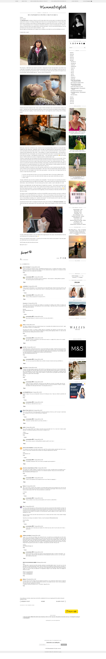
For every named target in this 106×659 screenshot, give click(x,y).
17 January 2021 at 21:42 (38, 526)
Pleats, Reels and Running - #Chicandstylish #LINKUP (76, 81)
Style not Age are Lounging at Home (77, 82)
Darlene (24, 486)
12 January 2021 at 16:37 (37, 410)
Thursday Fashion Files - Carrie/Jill (78, 216)
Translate (80, 277)
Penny (24, 324)
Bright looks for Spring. (77, 204)
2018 (71, 100)
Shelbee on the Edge (27, 535)
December (73, 61)
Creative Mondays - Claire (77, 209)
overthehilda (25, 286)
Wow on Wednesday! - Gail (78, 214)
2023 (71, 57)
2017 (71, 101)
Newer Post (25, 601)
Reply (24, 272)
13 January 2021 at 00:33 (37, 447)
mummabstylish (29, 295)
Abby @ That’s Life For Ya (28, 410)
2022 (71, 58)
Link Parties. (75, 1)
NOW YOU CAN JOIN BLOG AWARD (29, 562)
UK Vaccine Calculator (59, 201)
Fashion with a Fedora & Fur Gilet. (77, 86)
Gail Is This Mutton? (27, 267)
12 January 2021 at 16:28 (38, 359)
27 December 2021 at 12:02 (31, 579)
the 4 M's (24, 347)
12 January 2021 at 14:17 (31, 347)
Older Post (60, 601)
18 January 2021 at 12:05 (35, 535)
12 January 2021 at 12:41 (30, 324)
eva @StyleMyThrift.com (27, 392)
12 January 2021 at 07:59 (32, 303)
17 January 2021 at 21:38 (38, 419)
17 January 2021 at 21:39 (38, 439)
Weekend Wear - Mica (78, 210)
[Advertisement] (53, 630)
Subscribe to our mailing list (53, 642)
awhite (24, 427)
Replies (25, 274)
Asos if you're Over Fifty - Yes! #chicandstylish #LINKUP (77, 151)
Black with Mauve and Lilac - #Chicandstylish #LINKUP (76, 85)
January (72, 78)
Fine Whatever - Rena (78, 221)
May (72, 72)
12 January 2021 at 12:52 (38, 316)
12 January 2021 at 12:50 (38, 295)
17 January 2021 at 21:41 (38, 498)
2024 (71, 55)
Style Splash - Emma (78, 212)
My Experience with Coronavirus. (76, 90)
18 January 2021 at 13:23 (38, 552)
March (72, 75)
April (72, 74)
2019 (71, 98)
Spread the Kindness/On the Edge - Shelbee (78, 220)
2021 (71, 60)
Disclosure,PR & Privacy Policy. (39, 1)
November (73, 63)
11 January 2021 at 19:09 (32, 286)
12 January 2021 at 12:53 (38, 337)
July (71, 69)
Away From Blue (26, 520)
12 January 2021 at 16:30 (38, 381)
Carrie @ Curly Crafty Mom (28, 447)
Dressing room (25, 20)
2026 (71, 52)
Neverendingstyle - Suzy (77, 217)
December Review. (74, 94)
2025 (71, 54)
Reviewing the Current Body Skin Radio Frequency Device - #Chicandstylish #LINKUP (77, 132)
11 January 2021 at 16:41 (35, 267)
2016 (71, 103)
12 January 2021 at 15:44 (32, 367)
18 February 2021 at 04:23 (41, 562)
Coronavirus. (25, 259)
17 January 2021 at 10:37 (29, 506)
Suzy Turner (25, 367)
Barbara (24, 579)
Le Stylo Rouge (25, 433)
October (72, 64)
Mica (24, 506)
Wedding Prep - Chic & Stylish (77, 229)
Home (16, 1)
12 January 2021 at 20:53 (30, 427)
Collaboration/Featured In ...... (59, 1)
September (73, 66)
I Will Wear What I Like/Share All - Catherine (78, 224)
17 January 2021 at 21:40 (38, 477)
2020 (71, 97)
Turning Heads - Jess (78, 213)
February (72, 77)
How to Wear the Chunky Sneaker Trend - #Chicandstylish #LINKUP (77, 177)
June (72, 71)
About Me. (24, 1)
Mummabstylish (53, 7)
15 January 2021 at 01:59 (30, 486)
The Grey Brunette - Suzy (77, 223)
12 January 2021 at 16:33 (38, 402)
